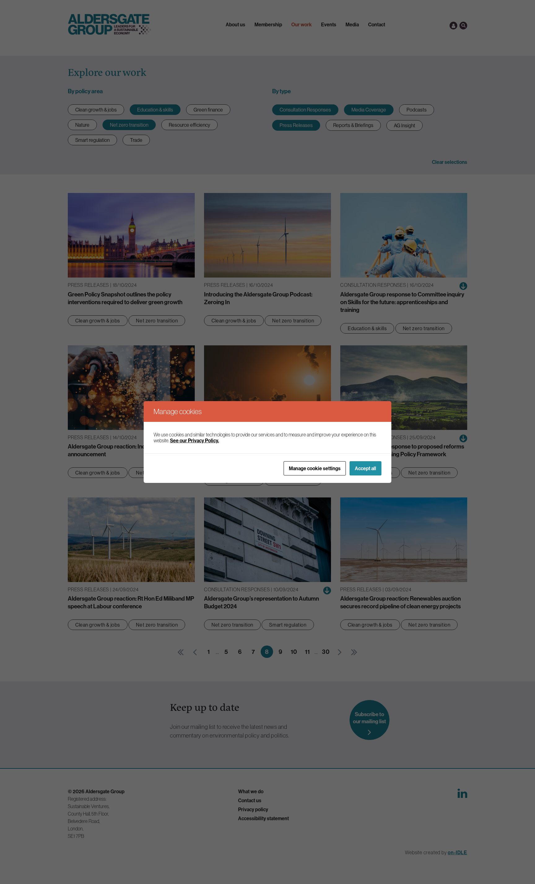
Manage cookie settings (315, 468)
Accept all (365, 468)
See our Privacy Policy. (194, 440)
